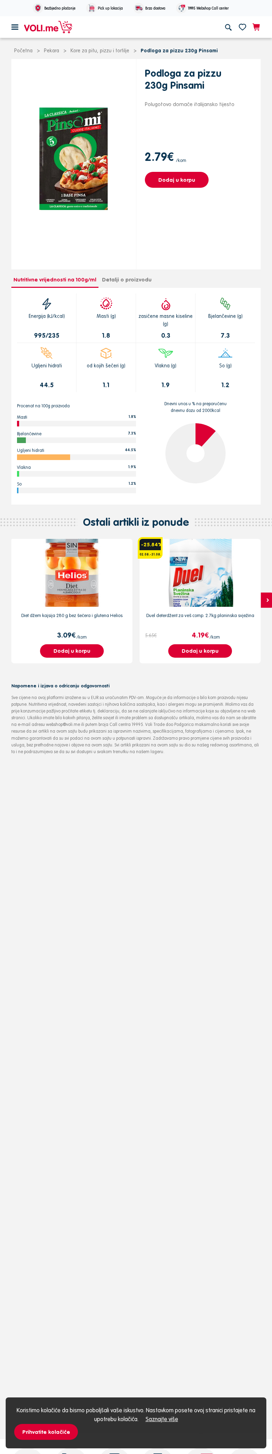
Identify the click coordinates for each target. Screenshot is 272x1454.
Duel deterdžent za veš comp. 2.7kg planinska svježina (200, 615)
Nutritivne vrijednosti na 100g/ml (54, 280)
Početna (23, 50)
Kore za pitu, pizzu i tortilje (99, 50)
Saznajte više (162, 1419)
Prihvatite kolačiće (46, 1432)
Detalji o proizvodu (127, 280)
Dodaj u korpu (176, 180)
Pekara (51, 50)
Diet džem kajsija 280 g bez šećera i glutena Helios (72, 615)
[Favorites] (242, 26)
